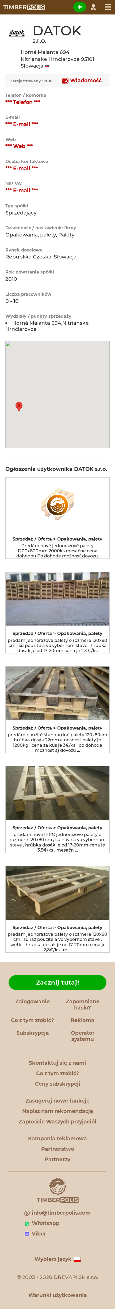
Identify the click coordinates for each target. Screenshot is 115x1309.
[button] (19, 407)
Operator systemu (82, 1036)
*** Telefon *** (22, 102)
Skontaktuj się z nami (57, 1063)
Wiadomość (86, 80)
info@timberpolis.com (61, 1213)
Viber (39, 1234)
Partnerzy (57, 1159)
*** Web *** (19, 146)
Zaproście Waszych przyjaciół (57, 1122)
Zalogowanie (32, 1002)
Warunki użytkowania (57, 1295)
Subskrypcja (32, 1033)
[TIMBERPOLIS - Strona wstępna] (24, 7)
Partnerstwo (57, 1149)
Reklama (82, 1020)
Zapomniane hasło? (82, 1005)
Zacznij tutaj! (57, 982)
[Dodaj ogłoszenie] (79, 7)
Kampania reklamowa (57, 1139)
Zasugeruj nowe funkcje (57, 1101)
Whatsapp (45, 1223)
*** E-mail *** (21, 124)
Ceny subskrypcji (57, 1084)
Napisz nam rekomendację (57, 1111)
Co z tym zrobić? (32, 1020)
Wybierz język (53, 1259)
